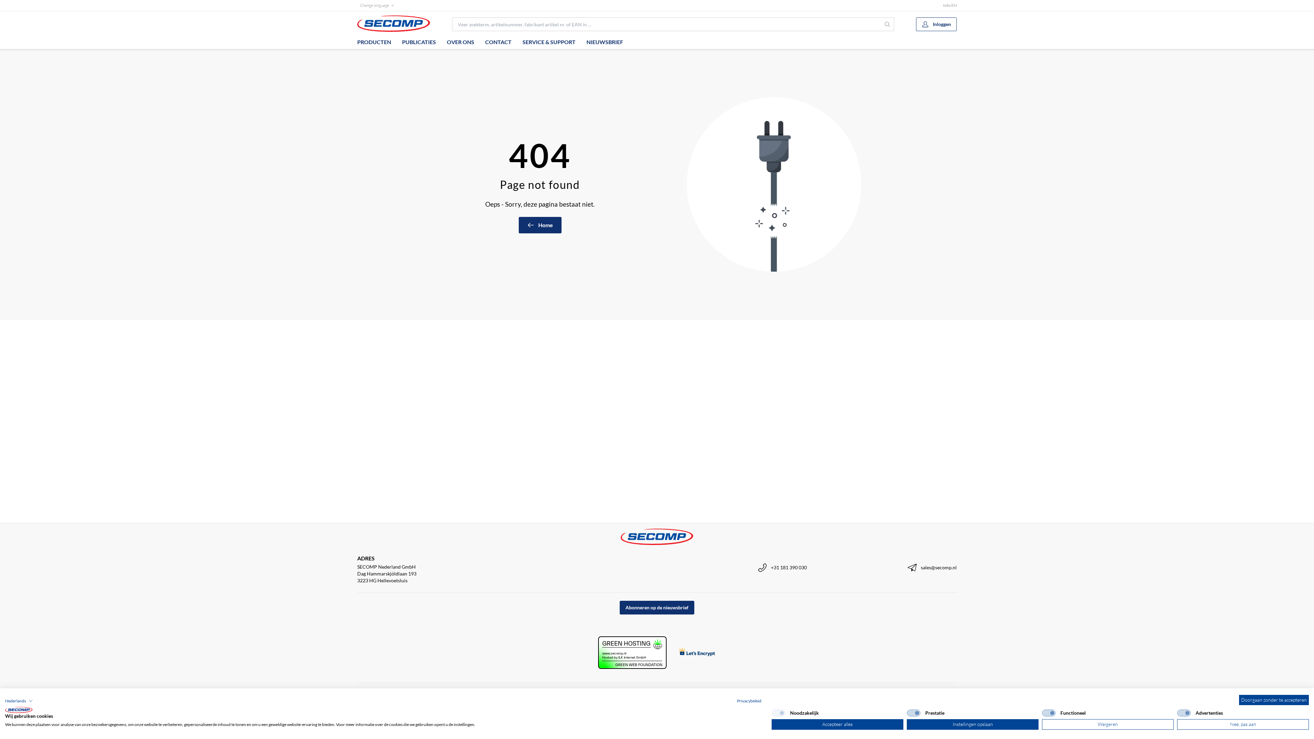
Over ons (460, 42)
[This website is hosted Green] (632, 652)
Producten (374, 42)
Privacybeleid (749, 700)
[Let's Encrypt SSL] (697, 652)
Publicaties (419, 42)
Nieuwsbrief (605, 42)
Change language (374, 5)
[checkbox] (778, 713)
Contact (498, 42)
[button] (19, 701)
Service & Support (549, 42)
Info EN (950, 5)
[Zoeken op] (887, 24)
